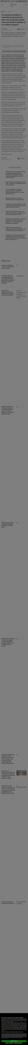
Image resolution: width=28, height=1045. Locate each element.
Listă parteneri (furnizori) (4, 1038)
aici (4, 1027)
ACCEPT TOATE (14, 1041)
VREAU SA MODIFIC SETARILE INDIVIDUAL (14, 1042)
